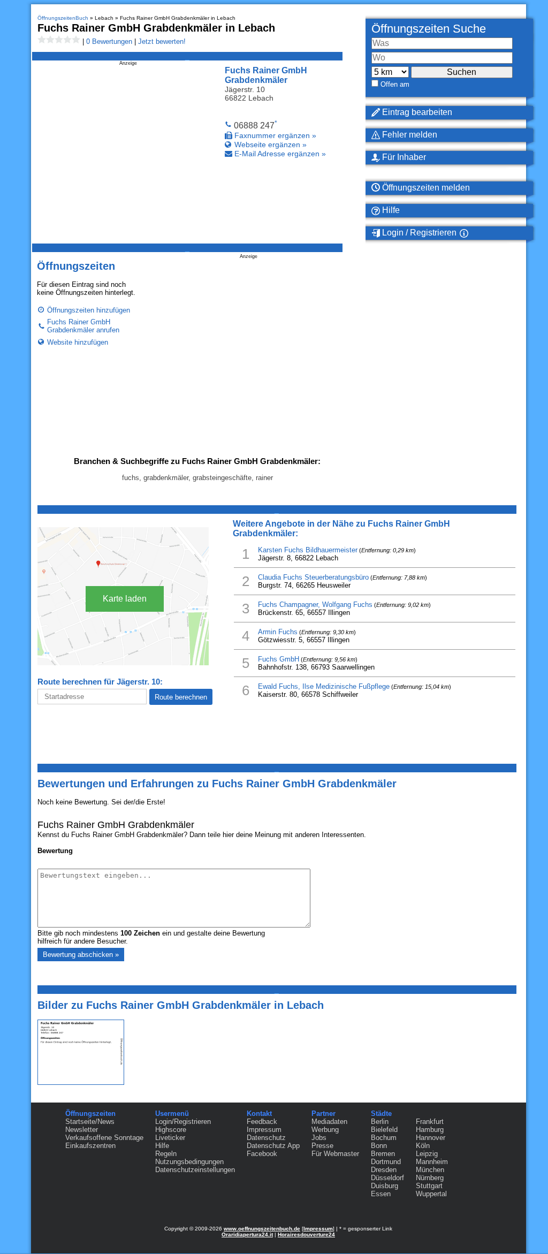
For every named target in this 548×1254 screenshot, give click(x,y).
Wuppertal (431, 1194)
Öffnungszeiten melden (425, 187)
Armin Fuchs (278, 632)
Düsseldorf (387, 1178)
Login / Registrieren (418, 232)
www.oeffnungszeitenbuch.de (262, 1229)
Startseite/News (90, 1122)
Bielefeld (384, 1130)
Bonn (379, 1146)
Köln (423, 1146)
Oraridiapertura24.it (247, 1234)
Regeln (166, 1154)
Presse (322, 1146)
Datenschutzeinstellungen (195, 1170)
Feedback (262, 1122)
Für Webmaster (335, 1154)
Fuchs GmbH (278, 659)
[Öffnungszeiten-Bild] (80, 1082)
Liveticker (170, 1138)
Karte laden (125, 598)
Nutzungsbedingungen (189, 1162)
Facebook (262, 1154)
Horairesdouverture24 (306, 1234)
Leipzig (427, 1154)
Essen (381, 1194)
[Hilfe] (477, 233)
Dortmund (386, 1162)
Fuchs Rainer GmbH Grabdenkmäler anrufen (83, 326)
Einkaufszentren (90, 1146)
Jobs (318, 1138)
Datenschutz (266, 1138)
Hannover (430, 1138)
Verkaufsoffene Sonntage (104, 1138)
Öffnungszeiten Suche (428, 28)
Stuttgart (429, 1186)
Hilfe (390, 210)
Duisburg (384, 1186)
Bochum (384, 1138)
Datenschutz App (273, 1146)
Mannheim (432, 1162)
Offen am (394, 84)
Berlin (380, 1122)
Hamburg (430, 1130)
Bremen (383, 1154)
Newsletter (81, 1130)
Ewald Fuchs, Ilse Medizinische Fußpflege (324, 686)
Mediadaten (329, 1122)
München (430, 1170)
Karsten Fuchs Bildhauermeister (307, 550)
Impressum (264, 1130)
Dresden (384, 1170)
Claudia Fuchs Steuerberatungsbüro (313, 577)
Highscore (170, 1130)
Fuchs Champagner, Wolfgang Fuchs (315, 605)
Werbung (325, 1130)
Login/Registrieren (183, 1122)
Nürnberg (430, 1178)
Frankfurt (430, 1122)
